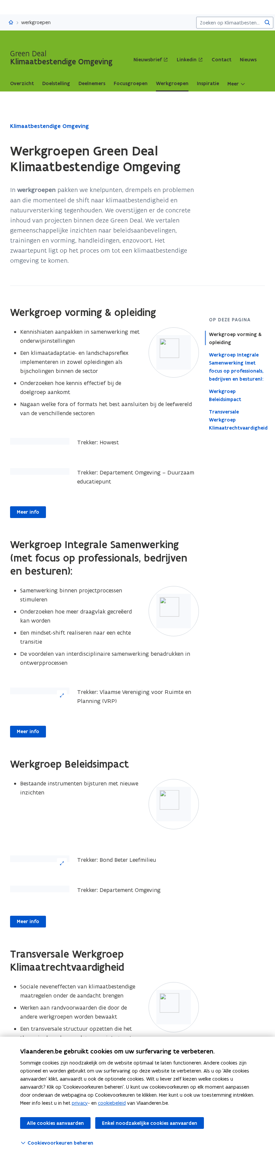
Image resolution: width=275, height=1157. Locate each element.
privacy (80, 1103)
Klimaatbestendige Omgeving (49, 126)
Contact (221, 59)
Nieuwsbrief (147, 59)
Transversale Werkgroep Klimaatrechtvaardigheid (237, 419)
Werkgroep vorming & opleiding (235, 338)
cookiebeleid (112, 1103)
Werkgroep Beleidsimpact (225, 395)
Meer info (28, 512)
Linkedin (187, 59)
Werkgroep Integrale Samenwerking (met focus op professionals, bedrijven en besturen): (236, 366)
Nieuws (248, 59)
